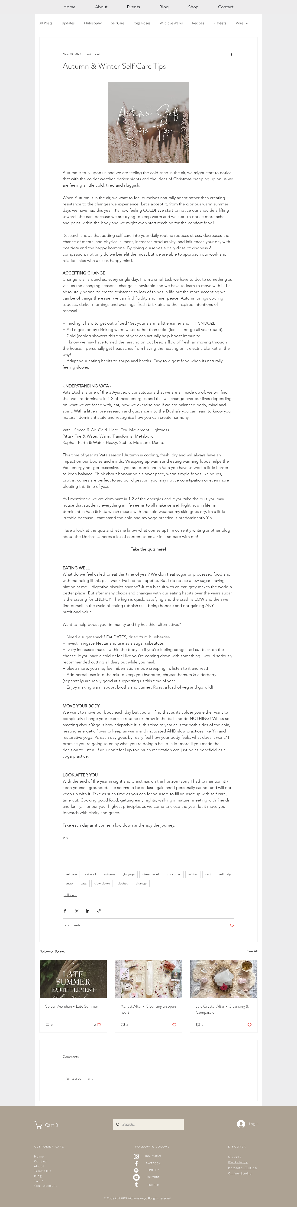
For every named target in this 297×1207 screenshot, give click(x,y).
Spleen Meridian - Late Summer (71, 1006)
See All (252, 951)
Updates (68, 23)
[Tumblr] (136, 1184)
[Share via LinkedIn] (87, 911)
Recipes (198, 23)
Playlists (219, 23)
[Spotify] (136, 1170)
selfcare (71, 874)
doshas (123, 883)
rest (208, 874)
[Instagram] (136, 1156)
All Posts (45, 23)
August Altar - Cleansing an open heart (148, 1009)
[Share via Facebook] (65, 911)
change (141, 883)
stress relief (150, 874)
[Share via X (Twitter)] (76, 911)
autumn (109, 874)
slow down (102, 883)
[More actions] (231, 54)
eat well (90, 874)
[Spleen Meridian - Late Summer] (73, 979)
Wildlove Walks (171, 23)
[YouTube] (136, 1177)
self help (225, 874)
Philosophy (93, 23)
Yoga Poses (142, 23)
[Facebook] (136, 1163)
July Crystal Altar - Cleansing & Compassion (222, 1009)
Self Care (117, 23)
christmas (174, 874)
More (239, 23)
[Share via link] (99, 911)
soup (69, 883)
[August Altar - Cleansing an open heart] (148, 979)
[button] (51, 1125)
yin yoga (129, 874)
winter (192, 874)
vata (84, 883)
